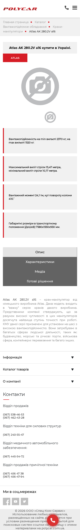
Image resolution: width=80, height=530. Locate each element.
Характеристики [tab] (40, 262)
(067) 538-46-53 (13, 414)
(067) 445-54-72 (13, 456)
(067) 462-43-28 (13, 417)
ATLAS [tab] (15, 57)
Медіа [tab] (40, 271)
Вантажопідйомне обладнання (25, 27)
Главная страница (16, 22)
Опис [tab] (40, 252)
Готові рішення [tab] (40, 281)
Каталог (40, 22)
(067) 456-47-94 (13, 476)
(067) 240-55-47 (13, 434)
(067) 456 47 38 (13, 473)
